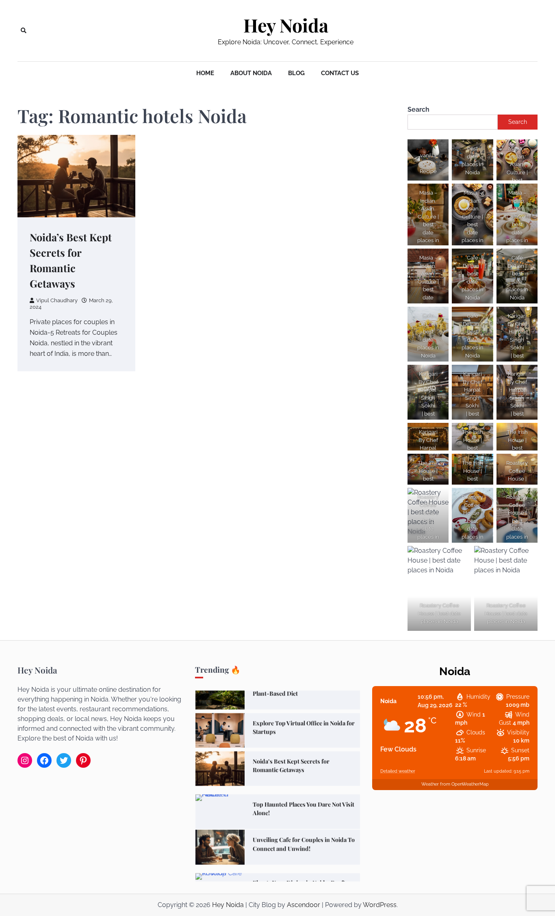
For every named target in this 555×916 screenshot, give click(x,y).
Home (205, 73)
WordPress (380, 905)
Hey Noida (285, 25)
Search (418, 109)
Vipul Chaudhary (57, 300)
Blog (296, 73)
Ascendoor (303, 905)
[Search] (23, 30)
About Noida (251, 73)
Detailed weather (397, 771)
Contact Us (340, 73)
